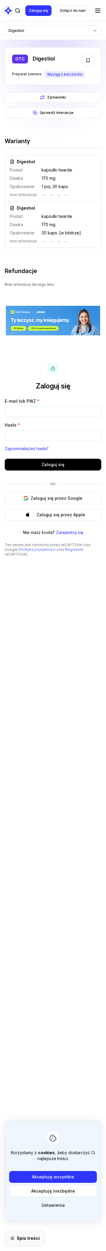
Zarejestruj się (69, 532)
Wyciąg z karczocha (64, 74)
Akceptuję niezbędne (53, 1190)
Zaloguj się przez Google (56, 498)
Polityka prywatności (38, 549)
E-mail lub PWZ (22, 401)
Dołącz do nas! (73, 10)
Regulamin (74, 549)
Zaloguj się (38, 10)
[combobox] (53, 30)
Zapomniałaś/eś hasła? (27, 448)
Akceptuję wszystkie (53, 1176)
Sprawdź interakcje (57, 112)
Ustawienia (53, 1205)
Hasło (12, 424)
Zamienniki (56, 97)
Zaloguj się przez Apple (61, 514)
